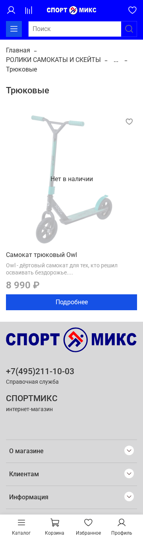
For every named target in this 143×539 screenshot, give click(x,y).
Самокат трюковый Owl (41, 255)
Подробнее (72, 302)
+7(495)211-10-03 (40, 371)
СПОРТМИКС (32, 398)
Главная (18, 50)
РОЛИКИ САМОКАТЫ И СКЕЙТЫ (53, 60)
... (116, 60)
